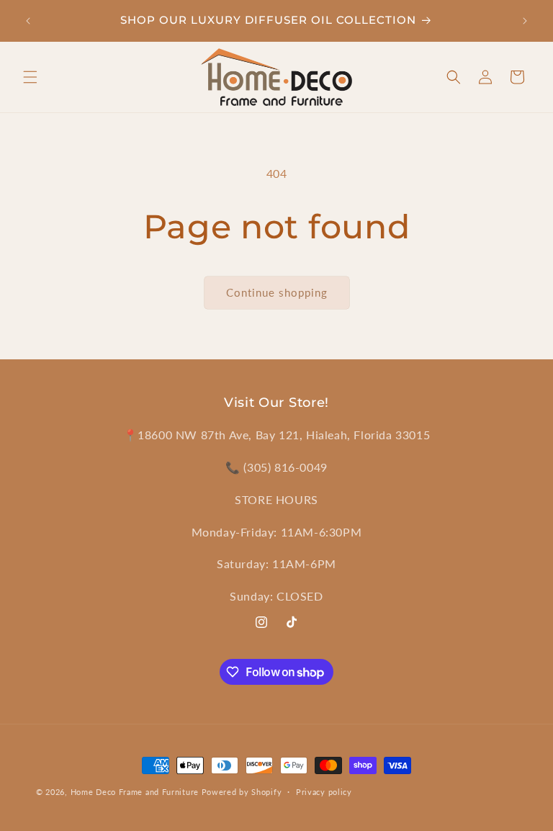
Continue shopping (277, 292)
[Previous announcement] (28, 21)
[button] (30, 77)
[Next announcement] (525, 21)
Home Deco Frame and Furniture (135, 791)
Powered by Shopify (242, 791)
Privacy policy (324, 791)
